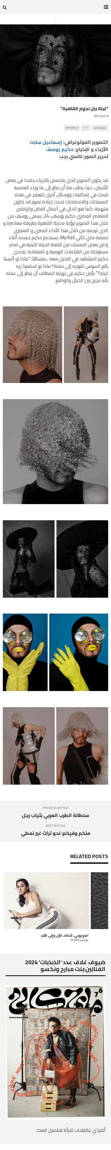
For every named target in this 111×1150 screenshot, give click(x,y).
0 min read (72, 128)
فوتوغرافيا (100, 128)
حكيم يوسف (59, 149)
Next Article (55, 825)
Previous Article (55, 807)
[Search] (5, 7)
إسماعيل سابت (46, 142)
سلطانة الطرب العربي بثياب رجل (55, 815)
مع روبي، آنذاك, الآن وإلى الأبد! (64, 935)
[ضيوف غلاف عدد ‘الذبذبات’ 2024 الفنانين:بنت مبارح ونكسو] (55, 1118)
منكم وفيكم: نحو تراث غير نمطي (55, 833)
